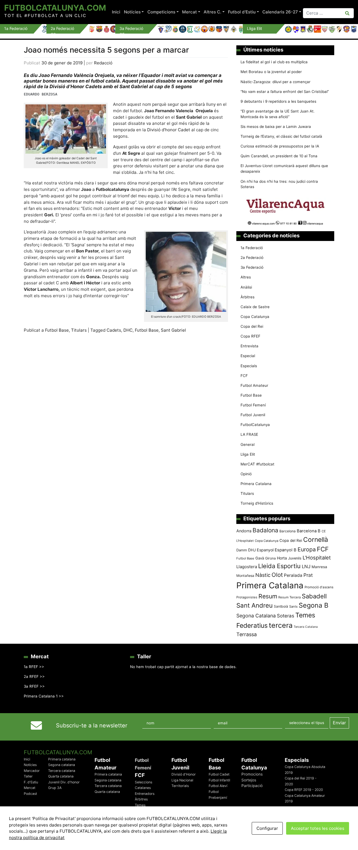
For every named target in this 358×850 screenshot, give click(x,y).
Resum (267, 596)
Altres (246, 277)
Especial (248, 355)
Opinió (246, 474)
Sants (293, 606)
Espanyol (265, 549)
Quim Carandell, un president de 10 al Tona (279, 156)
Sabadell (314, 596)
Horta (282, 558)
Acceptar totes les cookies (317, 828)
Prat (308, 575)
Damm (241, 550)
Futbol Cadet (219, 774)
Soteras (285, 616)
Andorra (243, 530)
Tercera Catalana (306, 627)
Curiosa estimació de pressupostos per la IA (280, 146)
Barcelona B (309, 530)
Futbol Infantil (219, 780)
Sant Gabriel (173, 330)
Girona (270, 558)
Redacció (103, 62)
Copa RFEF (250, 336)
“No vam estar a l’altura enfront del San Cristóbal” (285, 91)
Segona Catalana (256, 616)
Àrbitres (248, 297)
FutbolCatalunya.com (55, 8)
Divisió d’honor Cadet (168, 129)
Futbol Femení (253, 405)
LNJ (306, 566)
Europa (307, 549)
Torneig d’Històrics (257, 503)
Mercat (189, 12)
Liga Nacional (182, 780)
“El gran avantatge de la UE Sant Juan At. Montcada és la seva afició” (278, 114)
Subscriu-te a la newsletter (91, 725)
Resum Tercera (289, 597)
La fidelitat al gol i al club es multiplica (274, 62)
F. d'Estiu (31, 782)
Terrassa (246, 634)
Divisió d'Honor (183, 774)
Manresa (319, 567)
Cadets (114, 330)
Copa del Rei (252, 326)
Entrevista (249, 346)
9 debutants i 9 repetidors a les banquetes (278, 101)
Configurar (267, 828)
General (248, 444)
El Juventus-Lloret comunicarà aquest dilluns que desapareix (284, 168)
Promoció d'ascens (319, 587)
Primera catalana (62, 759)
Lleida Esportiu (279, 566)
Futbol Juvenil (253, 415)
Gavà (259, 558)
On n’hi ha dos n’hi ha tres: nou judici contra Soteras (279, 184)
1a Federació (252, 247)
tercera (281, 625)
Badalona (265, 530)
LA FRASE (249, 434)
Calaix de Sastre (255, 307)
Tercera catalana (61, 771)
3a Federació (252, 267)
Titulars (79, 330)
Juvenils (295, 558)
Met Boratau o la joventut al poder (271, 71)
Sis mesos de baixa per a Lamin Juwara (276, 126)
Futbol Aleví (218, 786)
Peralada (293, 575)
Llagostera (246, 566)
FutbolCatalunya (255, 424)
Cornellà (315, 540)
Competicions (161, 12)
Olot (277, 574)
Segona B (313, 605)
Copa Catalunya (255, 316)
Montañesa (245, 575)
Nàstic (262, 575)
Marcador (32, 771)
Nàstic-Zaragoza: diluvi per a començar (275, 81)
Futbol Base (57, 330)
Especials (249, 366)
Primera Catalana (256, 483)
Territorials (180, 786)
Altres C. (212, 12)
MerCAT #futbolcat (257, 464)
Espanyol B (285, 549)
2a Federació (252, 257)
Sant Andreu (254, 605)
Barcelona (287, 531)
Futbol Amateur (254, 385)
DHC (128, 330)
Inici (116, 12)
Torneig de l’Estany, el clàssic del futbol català (281, 136)
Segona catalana (61, 765)
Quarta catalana (61, 776)
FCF (244, 375)
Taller (28, 776)
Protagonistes (246, 597)
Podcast (30, 794)
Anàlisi (246, 287)
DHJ (252, 550)
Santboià (281, 606)
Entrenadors (144, 794)
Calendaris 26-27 (280, 12)
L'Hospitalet (317, 557)
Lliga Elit (248, 454)
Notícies (132, 12)
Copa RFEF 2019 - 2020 (304, 790)
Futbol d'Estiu (242, 12)
